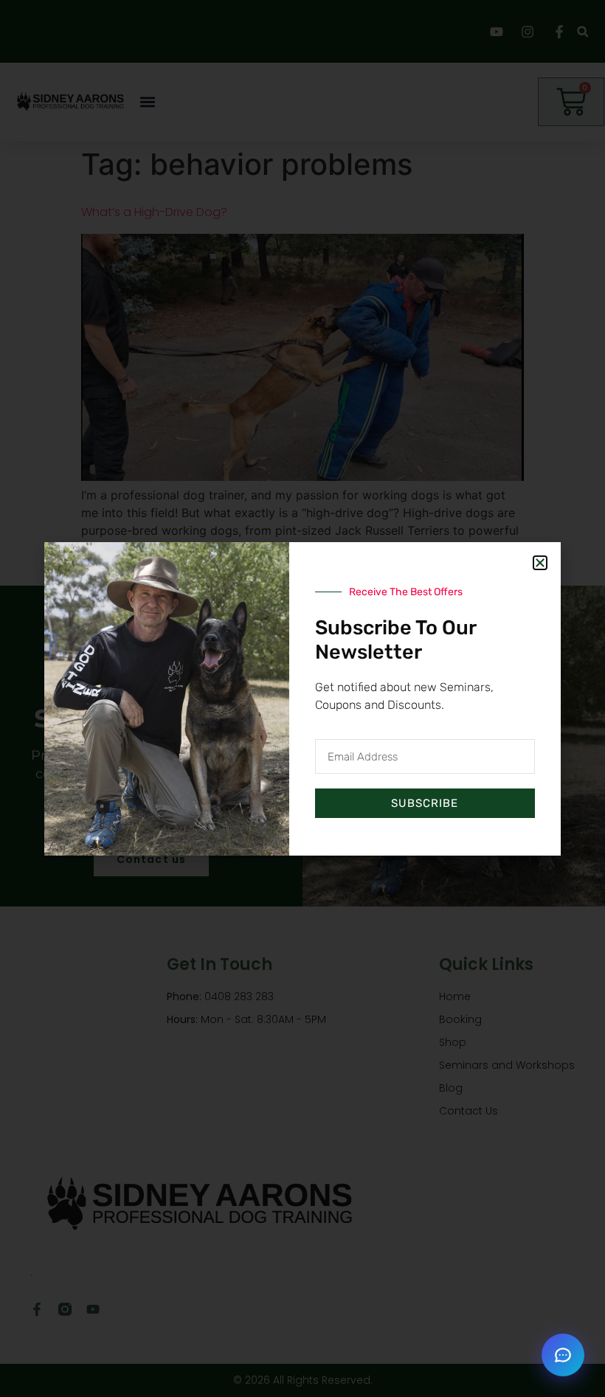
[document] (302, 698)
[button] (563, 1355)
